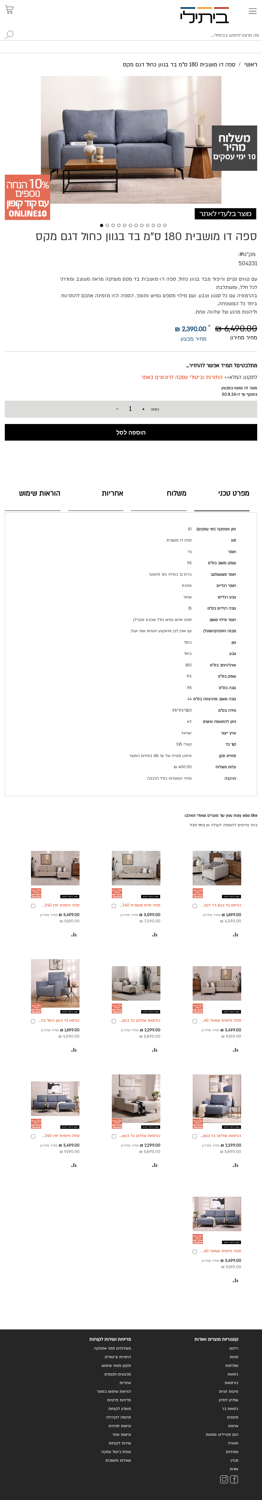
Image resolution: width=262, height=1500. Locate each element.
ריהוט (233, 1348)
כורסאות (231, 1382)
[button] (99, 225)
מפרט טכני (234, 493)
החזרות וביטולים (118, 1357)
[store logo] (212, 15)
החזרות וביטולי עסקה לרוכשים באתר (182, 377)
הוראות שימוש (39, 493)
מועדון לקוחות (119, 1408)
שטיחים (232, 1451)
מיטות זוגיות (228, 1391)
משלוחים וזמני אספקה (112, 1348)
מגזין (234, 1460)
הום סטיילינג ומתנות (222, 1434)
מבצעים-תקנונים (117, 1374)
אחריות (112, 493)
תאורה (233, 1443)
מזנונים (232, 1417)
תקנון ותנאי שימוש (116, 1365)
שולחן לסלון (228, 1400)
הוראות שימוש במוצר (114, 1391)
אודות (234, 1469)
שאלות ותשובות (118, 1460)
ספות (234, 1357)
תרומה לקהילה (118, 1417)
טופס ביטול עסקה (116, 1451)
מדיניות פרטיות (119, 1400)
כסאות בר (230, 1408)
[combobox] (131, 35)
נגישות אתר (121, 1434)
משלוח (177, 493)
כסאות (232, 1374)
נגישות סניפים (120, 1425)
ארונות (233, 1425)
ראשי (250, 64)
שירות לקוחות (120, 1443)
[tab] (222, 499)
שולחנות (231, 1365)
